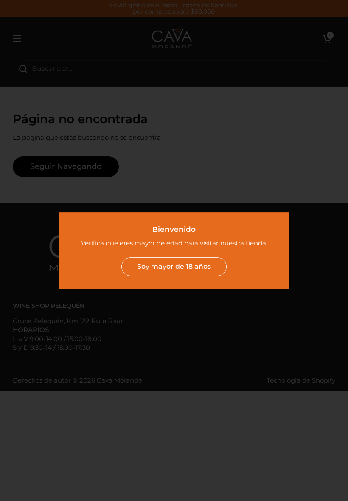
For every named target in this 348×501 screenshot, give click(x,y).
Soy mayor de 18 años (174, 266)
